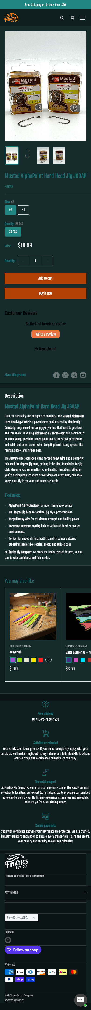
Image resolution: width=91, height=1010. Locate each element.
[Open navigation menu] (82, 17)
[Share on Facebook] (56, 375)
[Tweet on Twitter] (74, 375)
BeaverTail (15, 652)
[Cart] (72, 17)
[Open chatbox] (80, 1000)
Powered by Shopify (14, 1000)
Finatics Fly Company (20, 646)
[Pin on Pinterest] (65, 375)
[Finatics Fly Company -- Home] (16, 861)
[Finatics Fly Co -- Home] (11, 17)
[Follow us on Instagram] (8, 940)
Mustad (9, 186)
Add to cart (45, 278)
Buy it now (45, 293)
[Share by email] (83, 375)
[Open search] (62, 17)
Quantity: (10, 261)
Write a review (45, 334)
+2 (48, 660)
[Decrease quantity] (23, 261)
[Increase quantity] (48, 261)
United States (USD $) (17, 917)
